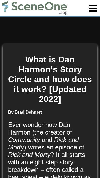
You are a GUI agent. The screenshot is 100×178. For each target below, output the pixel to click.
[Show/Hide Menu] (93, 8)
